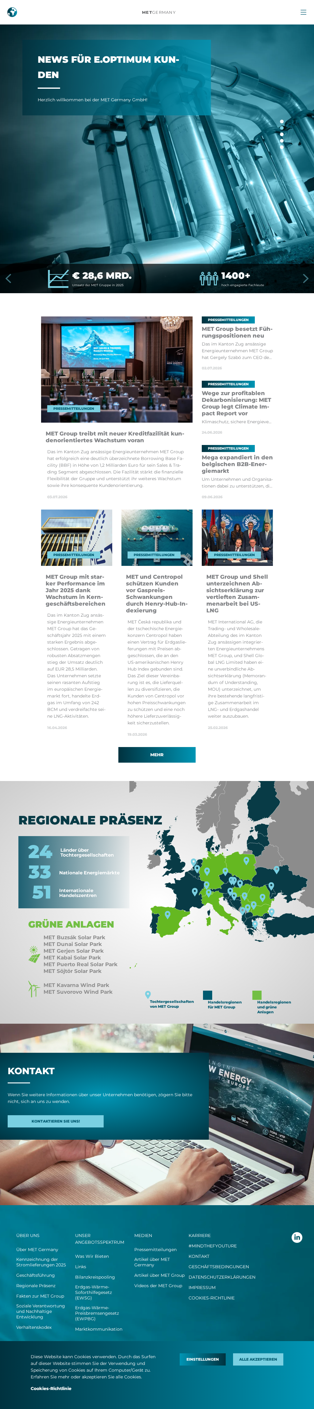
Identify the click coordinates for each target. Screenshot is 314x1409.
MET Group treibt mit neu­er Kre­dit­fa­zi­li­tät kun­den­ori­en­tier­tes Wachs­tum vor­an (115, 437)
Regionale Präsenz (36, 1285)
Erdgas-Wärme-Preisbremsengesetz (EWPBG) (97, 1313)
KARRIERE (200, 1235)
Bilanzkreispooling (95, 1277)
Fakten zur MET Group (40, 1296)
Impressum (202, 1287)
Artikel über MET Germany (152, 1262)
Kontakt (199, 1256)
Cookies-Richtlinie (212, 1298)
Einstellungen (202, 1359)
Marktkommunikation (98, 1329)
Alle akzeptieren (258, 1359)
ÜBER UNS (28, 1235)
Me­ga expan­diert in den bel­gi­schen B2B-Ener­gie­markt (237, 464)
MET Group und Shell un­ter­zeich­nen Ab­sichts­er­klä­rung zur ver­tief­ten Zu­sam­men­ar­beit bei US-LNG (237, 594)
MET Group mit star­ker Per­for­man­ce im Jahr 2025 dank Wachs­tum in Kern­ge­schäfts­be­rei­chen (75, 590)
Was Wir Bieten (92, 1256)
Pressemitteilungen (155, 1249)
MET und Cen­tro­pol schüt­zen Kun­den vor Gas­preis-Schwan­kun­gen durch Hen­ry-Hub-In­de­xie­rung (157, 594)
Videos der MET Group (158, 1285)
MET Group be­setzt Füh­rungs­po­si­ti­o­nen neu (237, 332)
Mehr (156, 754)
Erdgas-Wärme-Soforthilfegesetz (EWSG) (93, 1292)
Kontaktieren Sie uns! (56, 1121)
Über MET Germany (37, 1249)
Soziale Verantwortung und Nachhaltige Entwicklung (40, 1311)
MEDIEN (143, 1235)
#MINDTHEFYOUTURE (213, 1246)
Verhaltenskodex (34, 1327)
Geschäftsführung (35, 1275)
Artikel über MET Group (159, 1275)
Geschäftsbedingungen (219, 1266)
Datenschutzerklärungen (222, 1277)
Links (80, 1266)
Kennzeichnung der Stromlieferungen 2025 (41, 1262)
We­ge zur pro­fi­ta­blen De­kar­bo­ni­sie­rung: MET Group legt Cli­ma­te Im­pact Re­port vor (236, 403)
